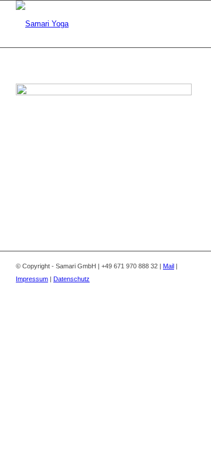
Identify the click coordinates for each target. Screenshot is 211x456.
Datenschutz (71, 278)
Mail (168, 266)
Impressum (32, 278)
